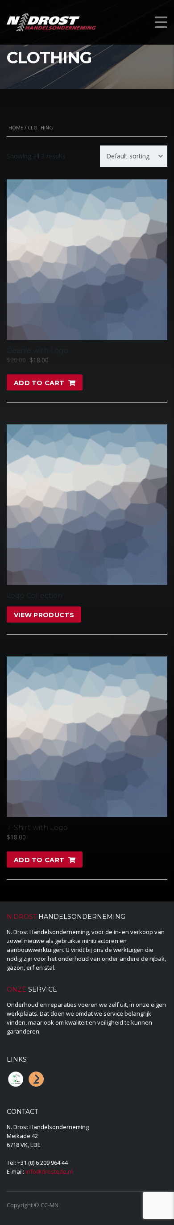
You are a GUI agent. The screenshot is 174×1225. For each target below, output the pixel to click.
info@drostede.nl (49, 1171)
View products (44, 615)
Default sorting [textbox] (127, 156)
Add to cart (39, 383)
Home (15, 127)
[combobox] (133, 156)
